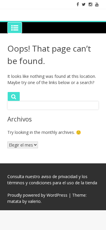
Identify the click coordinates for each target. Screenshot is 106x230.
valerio (34, 201)
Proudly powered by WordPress (37, 195)
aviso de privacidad (59, 176)
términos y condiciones (29, 182)
